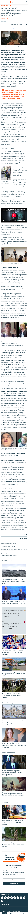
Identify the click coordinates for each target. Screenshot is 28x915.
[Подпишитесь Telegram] (14, 897)
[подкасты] (11, 913)
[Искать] (24, 913)
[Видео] (17, 913)
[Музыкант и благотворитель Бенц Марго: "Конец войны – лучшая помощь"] (14, 712)
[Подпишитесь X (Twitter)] (8, 897)
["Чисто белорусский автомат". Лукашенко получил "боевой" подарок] (14, 685)
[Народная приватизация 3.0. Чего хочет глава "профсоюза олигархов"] (14, 593)
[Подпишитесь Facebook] (5, 897)
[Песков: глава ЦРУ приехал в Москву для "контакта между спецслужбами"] (14, 762)
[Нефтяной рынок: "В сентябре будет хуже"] (14, 664)
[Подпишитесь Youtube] (11, 897)
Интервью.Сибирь (6, 6)
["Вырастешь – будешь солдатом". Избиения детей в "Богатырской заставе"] (14, 834)
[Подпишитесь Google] (2, 897)
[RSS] (21, 897)
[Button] (12, 24)
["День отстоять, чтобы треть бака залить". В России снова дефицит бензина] (14, 812)
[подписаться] (2, 901)
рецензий (9, 102)
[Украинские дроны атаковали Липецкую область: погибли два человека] (14, 784)
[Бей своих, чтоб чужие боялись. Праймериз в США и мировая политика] (14, 642)
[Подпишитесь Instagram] (18, 897)
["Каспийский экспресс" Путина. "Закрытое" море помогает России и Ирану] (14, 570)
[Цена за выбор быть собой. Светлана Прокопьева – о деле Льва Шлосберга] (14, 735)
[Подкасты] (24, 897)
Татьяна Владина (5, 18)
